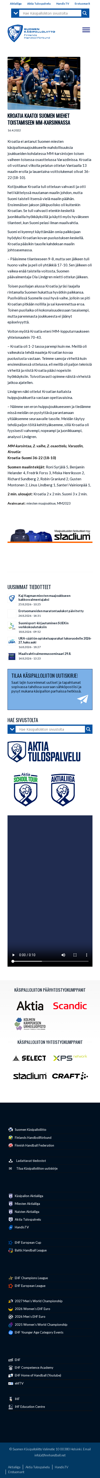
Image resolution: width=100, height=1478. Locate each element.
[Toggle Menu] (86, 29)
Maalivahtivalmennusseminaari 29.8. (44, 654)
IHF (17, 1399)
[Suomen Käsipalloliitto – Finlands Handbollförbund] (31, 32)
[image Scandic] (72, 1007)
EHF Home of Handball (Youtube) (37, 1375)
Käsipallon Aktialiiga (28, 1196)
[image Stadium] (32, 1078)
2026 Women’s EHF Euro (32, 1309)
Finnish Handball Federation (34, 1145)
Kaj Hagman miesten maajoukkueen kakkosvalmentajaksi (44, 597)
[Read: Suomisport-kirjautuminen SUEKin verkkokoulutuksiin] (12, 626)
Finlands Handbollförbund (32, 1138)
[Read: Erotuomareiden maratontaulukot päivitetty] (12, 613)
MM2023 (64, 503)
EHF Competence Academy (33, 1367)
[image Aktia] (32, 1007)
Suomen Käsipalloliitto (30, 1130)
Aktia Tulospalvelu (39, 3)
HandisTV (62, 3)
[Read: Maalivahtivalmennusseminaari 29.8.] (12, 656)
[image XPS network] (72, 1059)
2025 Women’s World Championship (40, 1324)
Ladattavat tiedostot (31, 1161)
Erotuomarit (82, 3)
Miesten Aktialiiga (27, 1204)
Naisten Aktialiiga (26, 1212)
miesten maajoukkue (41, 503)
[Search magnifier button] (84, 13)
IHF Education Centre (29, 1407)
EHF (17, 1360)
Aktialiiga (16, 3)
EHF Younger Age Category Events (38, 1332)
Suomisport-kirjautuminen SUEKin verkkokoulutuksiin (43, 625)
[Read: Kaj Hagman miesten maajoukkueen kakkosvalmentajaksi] (12, 598)
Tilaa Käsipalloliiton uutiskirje (37, 1168)
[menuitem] (16, 3)
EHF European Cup (27, 1242)
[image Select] (32, 1059)
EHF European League (29, 1286)
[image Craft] (72, 1078)
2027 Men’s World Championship (38, 1301)
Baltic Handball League (30, 1250)
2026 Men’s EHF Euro (29, 1316)
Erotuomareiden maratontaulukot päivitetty (51, 611)
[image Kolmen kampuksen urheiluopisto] (32, 1026)
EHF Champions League (31, 1278)
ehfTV (19, 1383)
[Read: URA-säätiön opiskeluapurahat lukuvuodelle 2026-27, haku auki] (12, 641)
